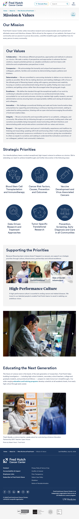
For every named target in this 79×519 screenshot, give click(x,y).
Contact (6, 468)
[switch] (73, 14)
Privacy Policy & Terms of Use (40, 468)
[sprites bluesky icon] (27, 491)
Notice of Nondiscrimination (40, 483)
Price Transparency (37, 474)
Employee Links (8, 474)
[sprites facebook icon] (4, 491)
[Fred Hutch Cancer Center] (14, 460)
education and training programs (25, 381)
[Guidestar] (59, 511)
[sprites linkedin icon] (13, 491)
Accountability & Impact (11, 471)
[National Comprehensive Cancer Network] (38, 512)
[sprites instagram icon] (23, 491)
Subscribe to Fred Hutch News (14, 477)
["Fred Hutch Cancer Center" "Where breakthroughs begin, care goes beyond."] (13, 4)
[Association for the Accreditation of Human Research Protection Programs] (50, 511)
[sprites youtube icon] (18, 491)
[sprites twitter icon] (9, 491)
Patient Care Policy (37, 477)
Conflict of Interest (37, 471)
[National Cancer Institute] (23, 512)
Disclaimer (35, 480)
